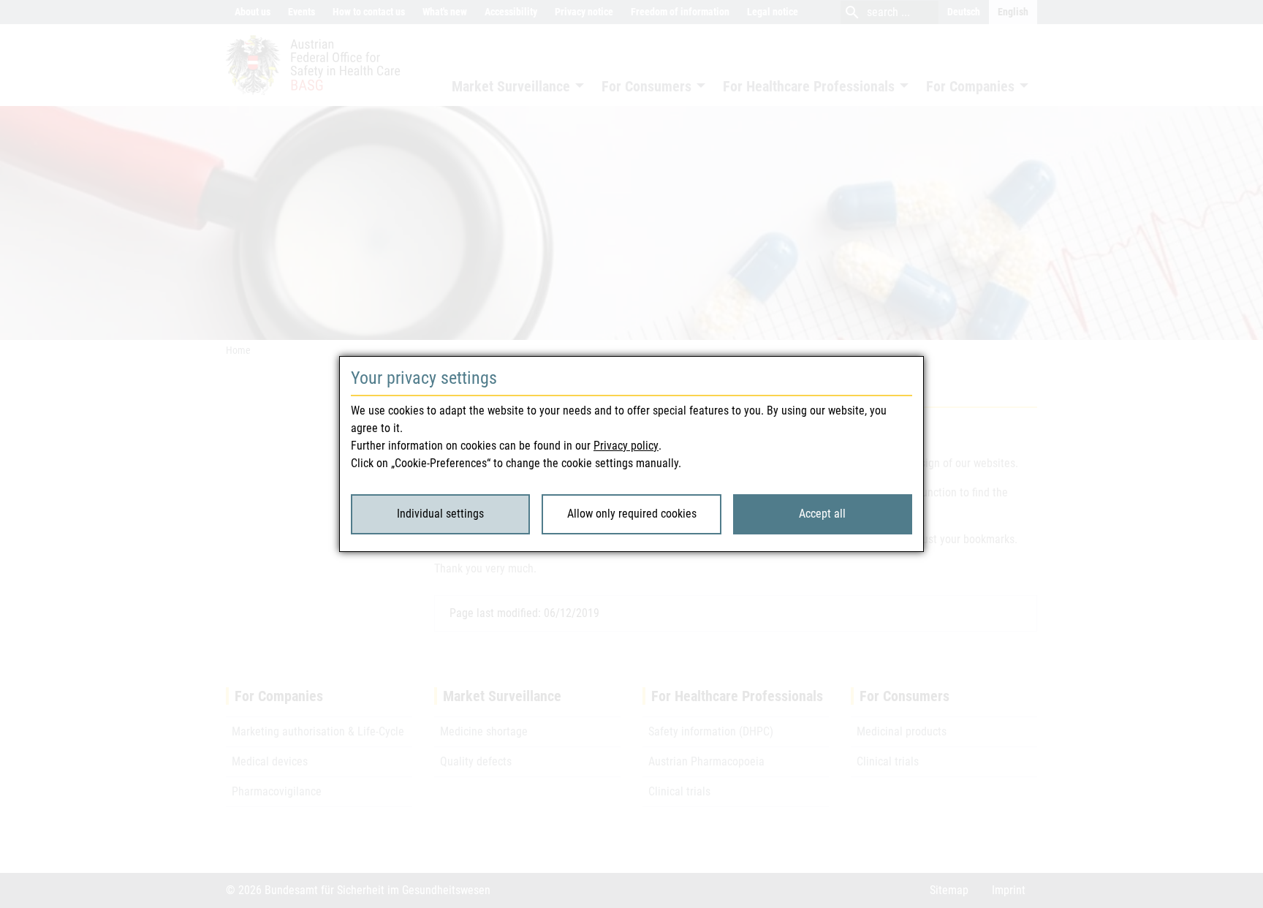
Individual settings (440, 514)
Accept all (822, 514)
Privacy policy (626, 446)
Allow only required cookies (632, 514)
